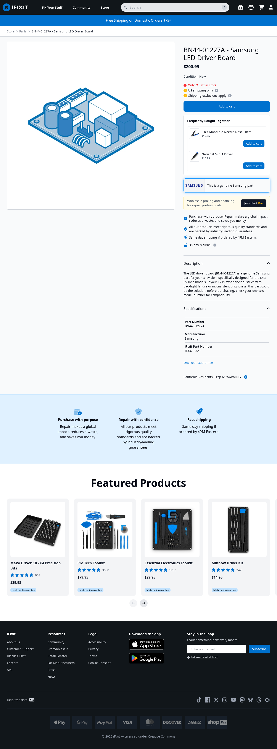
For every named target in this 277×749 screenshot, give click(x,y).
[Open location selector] (251, 7)
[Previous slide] (133, 603)
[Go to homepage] (17, 7)
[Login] (270, 7)
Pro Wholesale (58, 649)
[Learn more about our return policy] (214, 245)
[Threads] (258, 699)
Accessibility (97, 642)
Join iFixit (253, 203)
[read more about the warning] (246, 377)
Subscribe (259, 649)
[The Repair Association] (267, 699)
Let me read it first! (204, 657)
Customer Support (20, 649)
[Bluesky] (250, 700)
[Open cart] (261, 7)
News (52, 677)
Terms (92, 656)
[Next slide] (144, 603)
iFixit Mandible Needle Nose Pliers (226, 132)
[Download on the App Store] (146, 644)
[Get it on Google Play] (146, 658)
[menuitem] (52, 7)
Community (56, 642)
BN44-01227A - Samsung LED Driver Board (62, 31)
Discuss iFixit (16, 656)
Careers (12, 663)
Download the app (145, 634)
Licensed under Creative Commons (150, 736)
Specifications (195, 308)
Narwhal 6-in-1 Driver (217, 154)
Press (51, 670)
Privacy (93, 649)
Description (193, 263)
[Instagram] (224, 699)
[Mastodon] (242, 699)
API (9, 670)
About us (13, 642)
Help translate (17, 700)
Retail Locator (57, 656)
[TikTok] (198, 699)
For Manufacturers (61, 663)
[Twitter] (216, 699)
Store (10, 31)
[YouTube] (233, 699)
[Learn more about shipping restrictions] (216, 90)
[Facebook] (207, 699)
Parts (23, 31)
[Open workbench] (240, 7)
